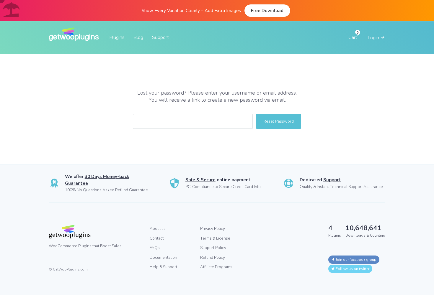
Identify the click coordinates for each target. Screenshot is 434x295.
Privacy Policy (212, 228)
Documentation (163, 257)
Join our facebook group (355, 259)
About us (158, 228)
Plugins (117, 37)
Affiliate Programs (216, 267)
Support (160, 37)
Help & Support (163, 267)
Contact (157, 238)
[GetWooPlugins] (95, 231)
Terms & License (215, 238)
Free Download (267, 11)
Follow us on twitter (352, 268)
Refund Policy (212, 257)
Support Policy (213, 247)
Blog (138, 37)
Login (374, 37)
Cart (352, 37)
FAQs (155, 247)
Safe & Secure (200, 180)
